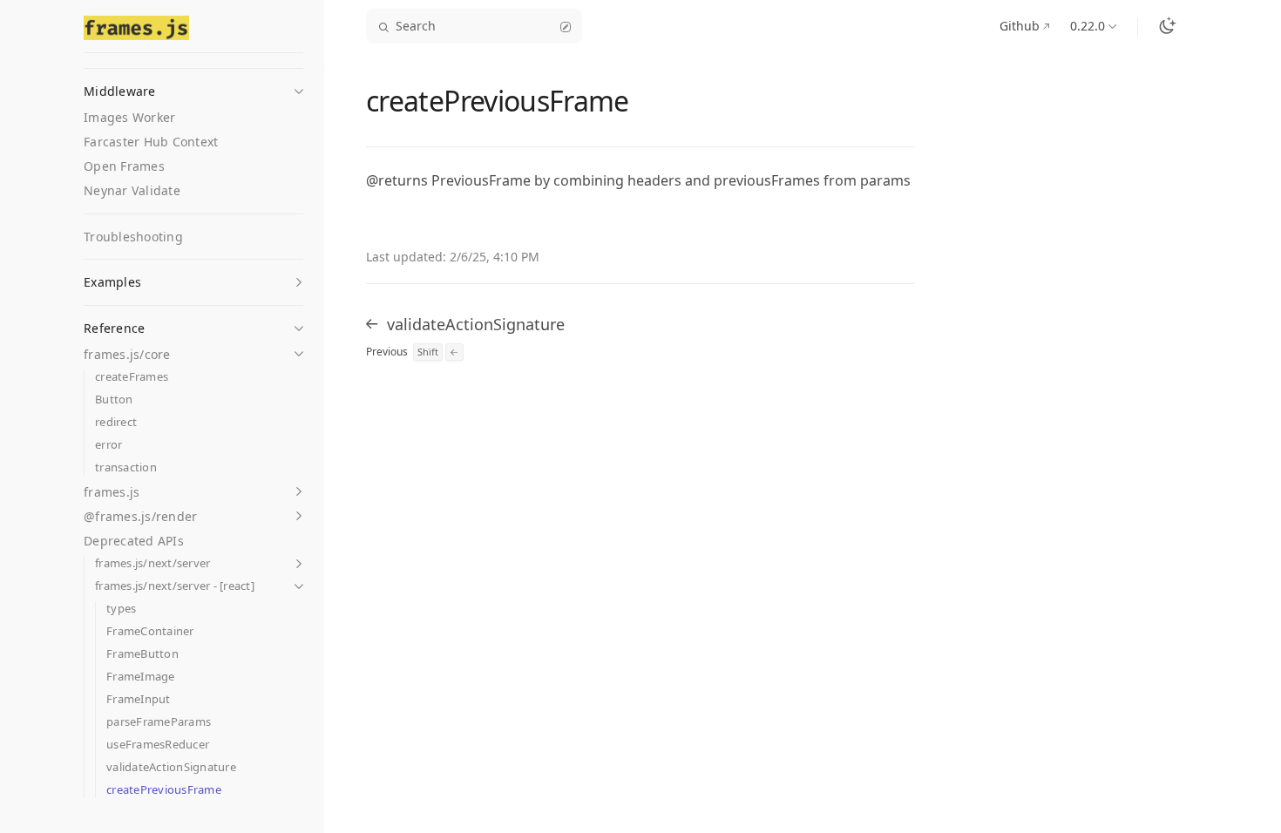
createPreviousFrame (163, 789)
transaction (126, 467)
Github (1020, 25)
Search (416, 25)
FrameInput (138, 699)
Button (114, 399)
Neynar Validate (132, 190)
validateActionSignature (171, 767)
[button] (193, 86)
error (108, 444)
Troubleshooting (133, 236)
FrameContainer (150, 631)
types (121, 608)
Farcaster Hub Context (151, 141)
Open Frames (124, 166)
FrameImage (140, 676)
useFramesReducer (157, 744)
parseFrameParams (158, 721)
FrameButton (142, 654)
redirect (116, 422)
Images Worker (129, 117)
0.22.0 (1087, 25)
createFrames (131, 376)
